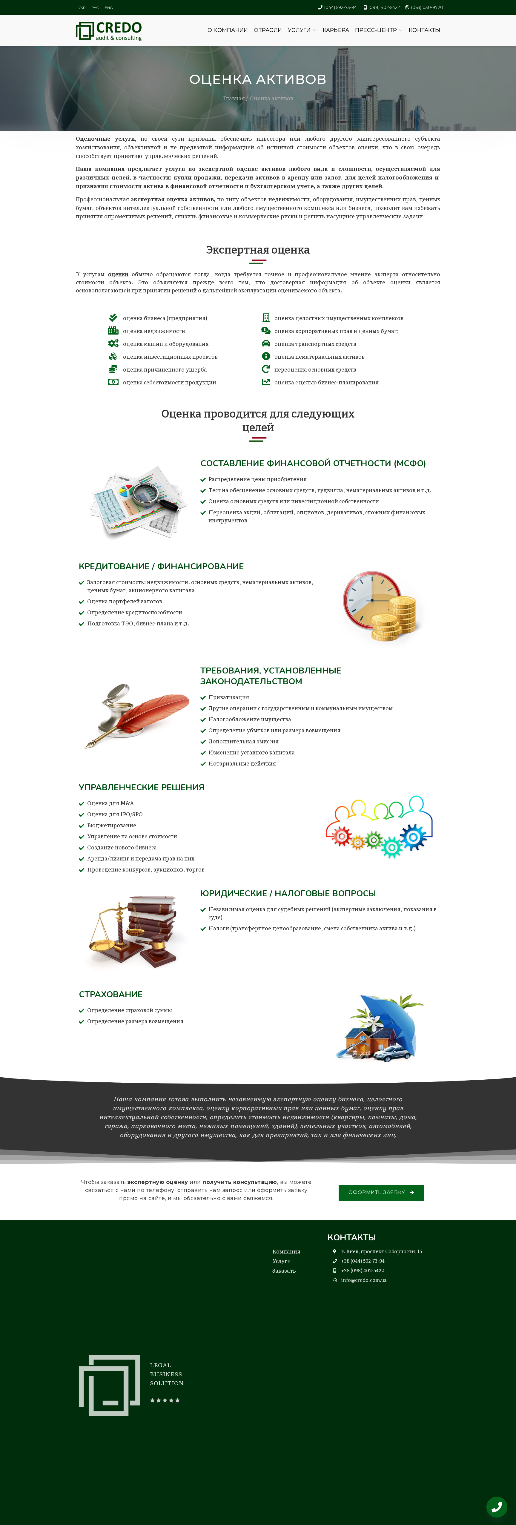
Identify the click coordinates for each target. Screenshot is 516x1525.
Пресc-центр (376, 30)
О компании (228, 30)
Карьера (336, 30)
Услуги (299, 30)
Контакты (424, 30)
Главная (234, 98)
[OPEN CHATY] (496, 1507)
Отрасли (268, 30)
